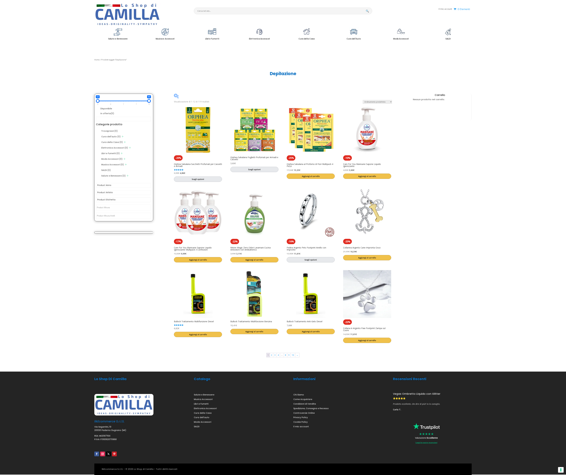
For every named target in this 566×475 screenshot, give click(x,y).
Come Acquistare (302, 399)
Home (97, 59)
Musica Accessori (112, 164)
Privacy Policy (300, 417)
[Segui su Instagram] (102, 454)
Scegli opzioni (198, 179)
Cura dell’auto (201, 417)
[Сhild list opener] (123, 136)
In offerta (107, 113)
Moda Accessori (111, 158)
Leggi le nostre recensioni (426, 442)
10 (293, 355)
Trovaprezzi (109, 131)
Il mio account (445, 9)
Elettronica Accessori (114, 147)
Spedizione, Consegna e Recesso (311, 408)
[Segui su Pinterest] (114, 454)
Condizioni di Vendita (304, 403)
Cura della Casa (112, 142)
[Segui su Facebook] (96, 454)
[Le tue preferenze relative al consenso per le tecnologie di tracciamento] (561, 470)
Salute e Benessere (113, 175)
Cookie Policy (300, 421)
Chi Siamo (298, 394)
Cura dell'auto (111, 136)
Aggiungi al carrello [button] (311, 176)
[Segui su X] (108, 454)
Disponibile (106, 108)
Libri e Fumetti (110, 153)
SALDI (106, 170)
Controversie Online (304, 412)
